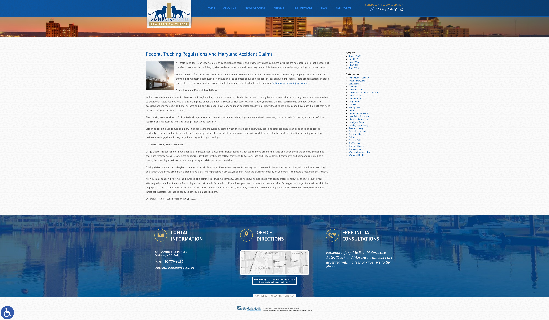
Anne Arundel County (359, 77)
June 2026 (354, 62)
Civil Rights (354, 86)
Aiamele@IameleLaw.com (179, 267)
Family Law (354, 107)
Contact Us (343, 7)
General (352, 110)
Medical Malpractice (358, 119)
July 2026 (353, 59)
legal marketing (285, 310)
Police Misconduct (357, 131)
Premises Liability (357, 134)
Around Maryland (357, 80)
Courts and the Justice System (363, 92)
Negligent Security (357, 122)
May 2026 (353, 65)
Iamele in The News (358, 113)
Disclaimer (276, 296)
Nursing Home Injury (358, 125)
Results (279, 7)
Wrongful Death (356, 154)
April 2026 (354, 68)
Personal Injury (356, 128)
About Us (229, 7)
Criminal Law (355, 98)
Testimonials (302, 7)
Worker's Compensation (360, 151)
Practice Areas (255, 7)
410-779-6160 (389, 9)
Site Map (289, 296)
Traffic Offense (356, 145)
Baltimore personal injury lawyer (289, 83)
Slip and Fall (355, 140)
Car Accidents (355, 83)
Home (211, 7)
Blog (324, 7)
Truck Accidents (356, 148)
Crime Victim (355, 95)
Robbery (353, 137)
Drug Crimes (354, 101)
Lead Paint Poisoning (359, 116)
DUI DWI (353, 104)
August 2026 (355, 56)
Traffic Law (354, 143)
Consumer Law (356, 89)
